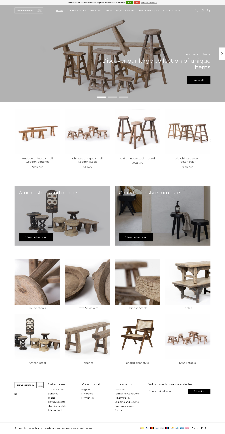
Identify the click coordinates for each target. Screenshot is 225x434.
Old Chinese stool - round (137, 158)
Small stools (187, 362)
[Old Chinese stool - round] (137, 131)
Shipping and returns (127, 402)
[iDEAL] (142, 428)
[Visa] (157, 428)
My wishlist (87, 397)
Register (86, 389)
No (137, 3)
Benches (95, 10)
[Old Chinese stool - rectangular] (187, 131)
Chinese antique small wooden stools (87, 160)
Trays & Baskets (125, 10)
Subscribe (199, 391)
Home (59, 10)
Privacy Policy (122, 397)
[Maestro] (167, 428)
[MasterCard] (152, 428)
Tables (108, 10)
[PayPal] (147, 428)
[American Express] (182, 428)
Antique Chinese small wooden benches (37, 160)
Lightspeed (87, 428)
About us (120, 389)
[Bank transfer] (162, 428)
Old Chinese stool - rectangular (187, 160)
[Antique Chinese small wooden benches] (37, 131)
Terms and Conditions (127, 393)
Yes (129, 3)
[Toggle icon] (196, 10)
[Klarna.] (187, 428)
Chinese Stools (137, 308)
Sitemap (119, 410)
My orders (87, 393)
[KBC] (177, 428)
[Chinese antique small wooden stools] (87, 131)
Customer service (124, 406)
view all (199, 80)
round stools (37, 308)
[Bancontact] (172, 428)
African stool (37, 362)
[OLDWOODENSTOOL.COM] (29, 10)
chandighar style (137, 362)
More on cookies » (149, 3)
